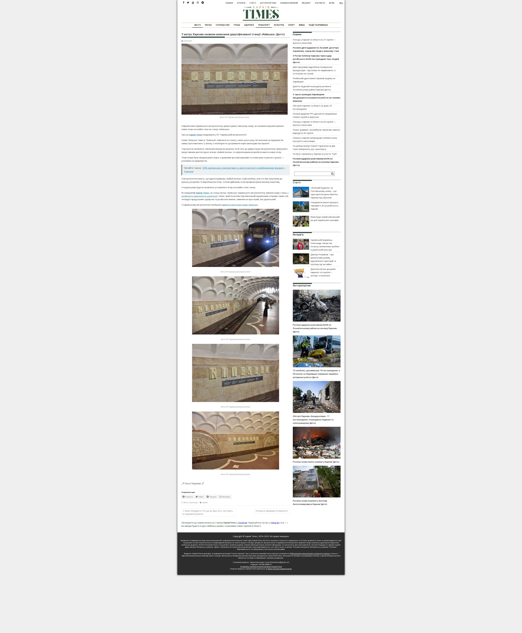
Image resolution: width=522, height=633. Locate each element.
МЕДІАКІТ (306, 3)
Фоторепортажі (268, 3)
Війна (302, 25)
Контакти (320, 3)
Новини (229, 3)
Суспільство (223, 25)
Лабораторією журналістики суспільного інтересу (310, 553)
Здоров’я (249, 25)
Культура (279, 25)
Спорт (291, 25)
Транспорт (264, 25)
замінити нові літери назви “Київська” (239, 204)
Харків (204, 502)
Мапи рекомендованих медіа (280, 569)
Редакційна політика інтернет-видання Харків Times (261, 566)
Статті (253, 3)
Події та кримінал (318, 25)
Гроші (237, 25)
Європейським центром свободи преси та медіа (201, 556)
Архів (331, 3)
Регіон (208, 25)
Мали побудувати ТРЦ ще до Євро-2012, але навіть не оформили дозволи (207, 512)
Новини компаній (289, 3)
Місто (197, 25)
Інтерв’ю (241, 3)
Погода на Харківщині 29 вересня (271, 511)
